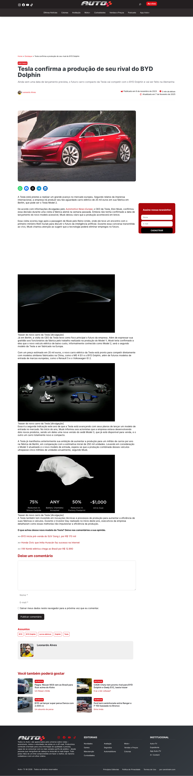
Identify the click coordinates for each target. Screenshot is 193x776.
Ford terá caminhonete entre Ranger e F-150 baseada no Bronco (112, 704)
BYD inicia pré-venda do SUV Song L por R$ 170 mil (48, 536)
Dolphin (58, 634)
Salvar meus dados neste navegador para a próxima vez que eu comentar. (59, 608)
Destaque (28, 56)
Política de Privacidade (131, 769)
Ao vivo (152, 3)
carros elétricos (45, 634)
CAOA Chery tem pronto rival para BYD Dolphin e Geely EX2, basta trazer (113, 686)
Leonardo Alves (29, 92)
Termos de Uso (150, 769)
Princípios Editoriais (111, 769)
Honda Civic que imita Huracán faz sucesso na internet (50, 542)
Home (20, 56)
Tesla (66, 634)
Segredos (39, 681)
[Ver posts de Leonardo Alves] (20, 93)
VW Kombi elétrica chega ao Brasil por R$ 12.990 (47, 548)
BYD (20, 634)
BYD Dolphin (31, 634)
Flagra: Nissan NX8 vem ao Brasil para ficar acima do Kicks (54, 686)
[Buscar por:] (140, 4)
